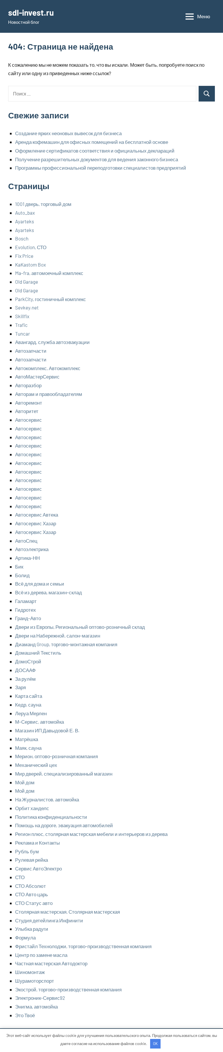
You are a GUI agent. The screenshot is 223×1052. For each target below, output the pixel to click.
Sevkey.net (27, 307)
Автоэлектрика (31, 549)
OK (155, 1043)
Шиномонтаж (30, 972)
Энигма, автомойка (36, 1006)
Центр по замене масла (41, 955)
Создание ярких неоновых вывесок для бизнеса (68, 133)
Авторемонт (28, 402)
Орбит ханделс (32, 808)
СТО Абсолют (30, 886)
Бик (19, 566)
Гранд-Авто (28, 618)
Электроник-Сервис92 (40, 998)
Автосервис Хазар (35, 523)
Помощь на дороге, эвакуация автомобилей (64, 825)
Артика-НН (27, 558)
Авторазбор (28, 385)
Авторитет (26, 411)
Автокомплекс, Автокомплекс (47, 368)
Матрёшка (26, 739)
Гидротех (25, 610)
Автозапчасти (30, 351)
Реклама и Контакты (37, 842)
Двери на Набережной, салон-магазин (57, 635)
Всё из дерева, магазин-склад (48, 592)
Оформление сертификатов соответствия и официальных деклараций (95, 150)
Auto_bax (25, 213)
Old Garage (26, 282)
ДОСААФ (25, 670)
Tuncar (22, 333)
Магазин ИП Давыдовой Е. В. (47, 730)
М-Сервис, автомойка (39, 722)
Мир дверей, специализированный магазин (63, 773)
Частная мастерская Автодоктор (51, 963)
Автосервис (28, 420)
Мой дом (25, 782)
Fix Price (24, 256)
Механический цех (36, 765)
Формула (25, 937)
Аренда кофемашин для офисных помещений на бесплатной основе (91, 142)
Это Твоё (25, 1015)
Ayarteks (24, 221)
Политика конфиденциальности (51, 817)
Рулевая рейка (31, 860)
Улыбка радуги (31, 929)
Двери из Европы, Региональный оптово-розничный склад (80, 627)
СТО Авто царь (31, 894)
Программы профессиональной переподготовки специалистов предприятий (100, 168)
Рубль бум (27, 851)
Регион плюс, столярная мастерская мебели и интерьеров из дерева (91, 834)
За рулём (25, 679)
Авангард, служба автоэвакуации (52, 342)
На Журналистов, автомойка (47, 799)
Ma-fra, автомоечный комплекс (49, 273)
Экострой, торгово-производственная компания (68, 989)
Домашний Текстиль (38, 653)
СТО (20, 877)
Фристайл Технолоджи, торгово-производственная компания (83, 946)
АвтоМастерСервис (37, 376)
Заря (20, 687)
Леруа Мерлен (31, 713)
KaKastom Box (30, 264)
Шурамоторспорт (34, 981)
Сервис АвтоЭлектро (38, 868)
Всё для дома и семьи (39, 583)
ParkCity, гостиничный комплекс (50, 299)
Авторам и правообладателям (48, 394)
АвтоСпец (26, 541)
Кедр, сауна (28, 704)
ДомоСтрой (28, 661)
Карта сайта (28, 696)
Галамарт (26, 601)
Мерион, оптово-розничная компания (56, 756)
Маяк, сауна (28, 748)
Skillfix (22, 316)
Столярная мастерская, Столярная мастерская (67, 912)
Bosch (21, 238)
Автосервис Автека (36, 514)
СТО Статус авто (34, 903)
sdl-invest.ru (31, 12)
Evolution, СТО (30, 247)
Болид (22, 575)
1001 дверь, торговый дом (43, 204)
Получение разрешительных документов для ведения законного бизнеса (96, 159)
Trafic (21, 325)
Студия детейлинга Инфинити (49, 920)
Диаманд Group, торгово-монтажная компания (66, 644)
